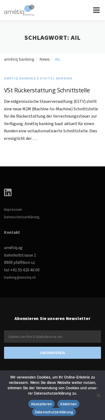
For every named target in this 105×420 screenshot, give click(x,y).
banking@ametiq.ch (20, 277)
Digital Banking (56, 78)
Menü (96, 10)
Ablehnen (68, 404)
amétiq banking (20, 78)
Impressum (13, 209)
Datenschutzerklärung (22, 217)
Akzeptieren (41, 404)
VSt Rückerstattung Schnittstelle (47, 90)
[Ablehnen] (98, 395)
